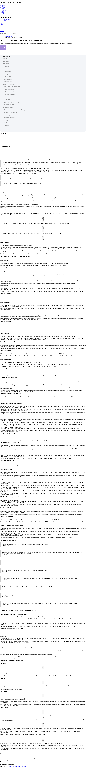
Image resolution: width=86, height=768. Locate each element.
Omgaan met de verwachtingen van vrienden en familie (14, 110)
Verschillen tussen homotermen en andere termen (12, 64)
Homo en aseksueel (7, 76)
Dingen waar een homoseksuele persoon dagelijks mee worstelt (15, 109)
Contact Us (5, 20)
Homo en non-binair (8, 71)
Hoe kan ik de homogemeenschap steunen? (11, 100)
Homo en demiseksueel (8, 79)
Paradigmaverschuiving (8, 97)
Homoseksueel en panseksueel (9, 73)
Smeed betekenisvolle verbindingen (10, 112)
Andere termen (6, 59)
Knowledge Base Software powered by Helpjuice (17, 766)
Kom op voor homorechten (9, 104)
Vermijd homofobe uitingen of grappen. (11, 102)
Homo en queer (7, 66)
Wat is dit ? (5, 58)
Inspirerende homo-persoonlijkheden (10, 118)
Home (4, 35)
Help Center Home (6, 19)
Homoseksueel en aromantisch (9, 77)
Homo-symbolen (6, 63)
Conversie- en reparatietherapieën (10, 94)
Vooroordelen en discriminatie (9, 117)
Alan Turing (6, 120)
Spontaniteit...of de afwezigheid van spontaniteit (13, 114)
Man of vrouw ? (7, 115)
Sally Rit (5, 122)
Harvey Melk (6, 123)
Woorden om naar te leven (8, 107)
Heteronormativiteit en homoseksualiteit (11, 92)
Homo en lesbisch (7, 68)
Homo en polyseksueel (8, 82)
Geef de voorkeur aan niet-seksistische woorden (13, 105)
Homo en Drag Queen (8, 74)
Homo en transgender (8, 69)
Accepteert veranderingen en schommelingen (12, 87)
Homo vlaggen (6, 61)
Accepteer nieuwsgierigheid (9, 89)
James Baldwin (7, 125)
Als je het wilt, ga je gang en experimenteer (12, 86)
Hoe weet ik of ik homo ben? (8, 84)
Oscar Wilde (6, 127)
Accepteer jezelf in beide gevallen (10, 91)
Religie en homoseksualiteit (9, 99)
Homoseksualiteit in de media (9, 96)
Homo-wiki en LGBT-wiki (8, 36)
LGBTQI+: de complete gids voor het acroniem (11, 756)
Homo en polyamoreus (8, 81)
